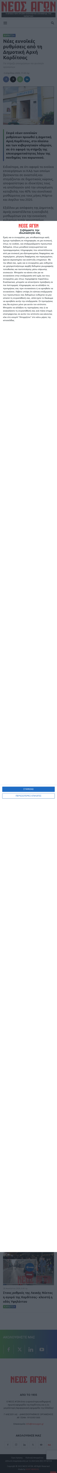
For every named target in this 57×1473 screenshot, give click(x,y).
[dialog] (28, 736)
